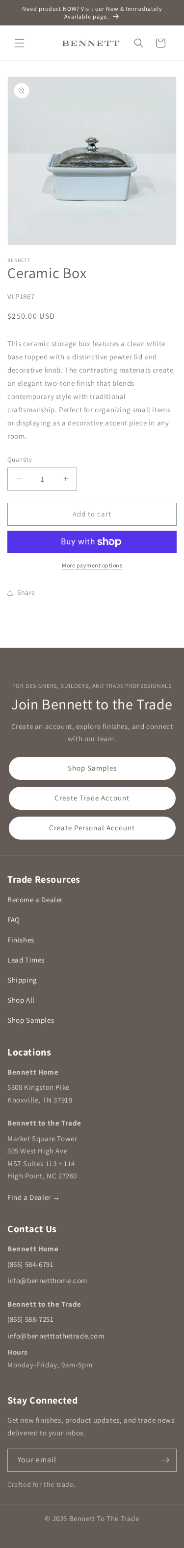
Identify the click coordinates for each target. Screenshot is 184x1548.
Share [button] (26, 592)
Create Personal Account (92, 827)
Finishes (20, 939)
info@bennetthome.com (47, 1280)
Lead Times (26, 959)
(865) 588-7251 (30, 1319)
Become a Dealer (35, 899)
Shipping (22, 980)
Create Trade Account (92, 797)
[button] (19, 43)
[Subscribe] (165, 1460)
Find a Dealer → (33, 1197)
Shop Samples (92, 768)
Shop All (21, 1000)
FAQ (13, 919)
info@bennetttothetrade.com (56, 1335)
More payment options (92, 565)
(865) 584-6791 (30, 1264)
